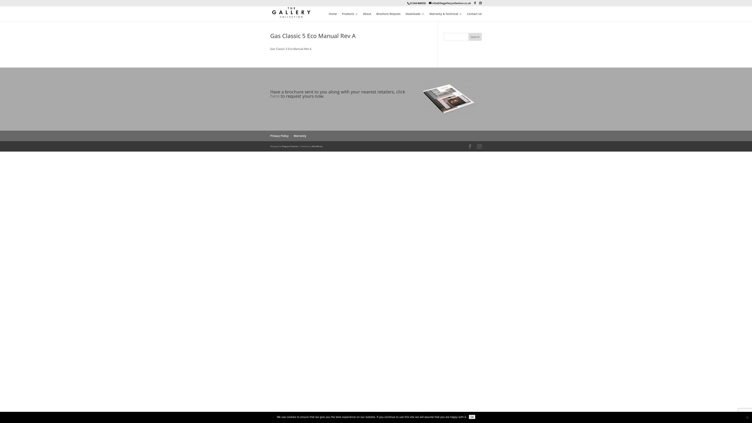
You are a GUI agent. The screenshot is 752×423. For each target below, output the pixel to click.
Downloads (413, 14)
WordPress (317, 146)
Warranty (300, 136)
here (274, 96)
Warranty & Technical (443, 14)
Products (348, 14)
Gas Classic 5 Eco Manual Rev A (290, 49)
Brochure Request (388, 14)
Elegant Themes (290, 146)
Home (333, 14)
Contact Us (474, 14)
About (367, 14)
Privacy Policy (279, 136)
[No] (747, 417)
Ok (472, 416)
